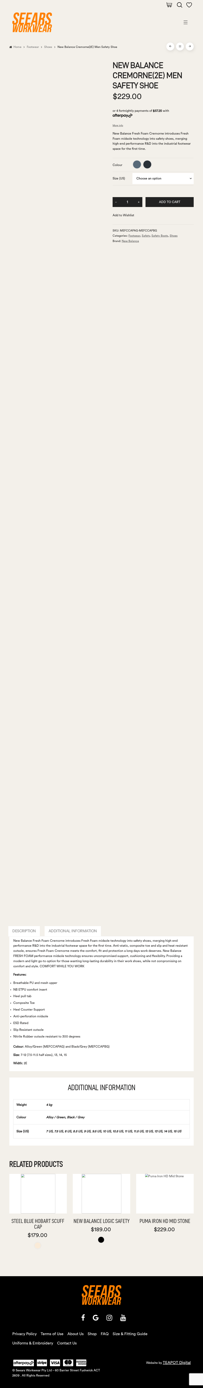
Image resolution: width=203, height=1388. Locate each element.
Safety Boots (159, 235)
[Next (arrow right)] (196, 694)
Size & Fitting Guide (130, 1334)
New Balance (130, 241)
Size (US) (119, 178)
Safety (146, 235)
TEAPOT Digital (177, 1363)
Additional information (73, 931)
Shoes (48, 47)
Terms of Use (52, 1334)
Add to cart (169, 202)
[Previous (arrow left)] (7, 694)
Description (24, 931)
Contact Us (67, 1343)
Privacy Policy (24, 1334)
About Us (75, 1334)
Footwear (33, 47)
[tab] (24, 931)
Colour (117, 165)
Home (17, 47)
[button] (123, 215)
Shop (92, 1334)
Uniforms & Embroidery (32, 1343)
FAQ (105, 1334)
